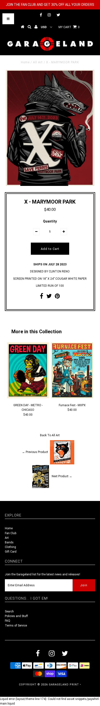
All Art (38, 62)
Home (25, 62)
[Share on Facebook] (41, 297)
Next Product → (62, 476)
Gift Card (11, 551)
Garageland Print (64, 684)
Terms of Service (16, 625)
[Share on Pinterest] (57, 297)
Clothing (10, 547)
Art (7, 537)
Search (9, 611)
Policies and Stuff (16, 616)
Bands (9, 542)
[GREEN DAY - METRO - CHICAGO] (28, 397)
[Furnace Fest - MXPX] (72, 397)
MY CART (69, 27)
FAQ (7, 620)
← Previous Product (35, 452)
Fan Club (10, 533)
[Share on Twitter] (49, 297)
